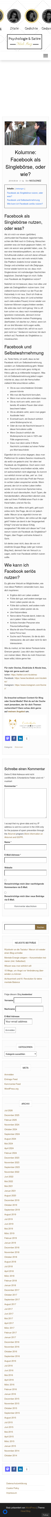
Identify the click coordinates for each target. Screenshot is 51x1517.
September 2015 (12, 1412)
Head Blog (25, 1510)
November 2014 (11, 1450)
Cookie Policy (12, 1488)
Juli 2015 (8, 1422)
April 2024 (9, 1148)
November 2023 (11, 1162)
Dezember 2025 (11, 1115)
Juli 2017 (8, 1308)
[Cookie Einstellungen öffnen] (5, 1513)
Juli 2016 (8, 1365)
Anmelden (9, 1074)
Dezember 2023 (11, 1157)
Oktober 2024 (10, 1129)
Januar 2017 (10, 1337)
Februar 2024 (10, 1152)
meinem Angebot (16, 711)
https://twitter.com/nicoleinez (24, 674)
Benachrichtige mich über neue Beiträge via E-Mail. (24, 898)
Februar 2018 (10, 1280)
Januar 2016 (10, 1393)
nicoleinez (35, 180)
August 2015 (10, 1417)
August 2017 (10, 1304)
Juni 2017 (8, 1313)
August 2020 (10, 1195)
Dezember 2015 (11, 1398)
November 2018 (11, 1252)
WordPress (31, 1507)
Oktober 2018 (10, 1256)
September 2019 (12, 1209)
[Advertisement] (25, 87)
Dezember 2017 (11, 1289)
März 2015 (9, 1441)
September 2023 (12, 1167)
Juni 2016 (8, 1370)
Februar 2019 (10, 1237)
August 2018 (10, 1261)
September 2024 (12, 1133)
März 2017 (9, 1327)
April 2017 (9, 1323)
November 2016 (11, 1346)
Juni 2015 (8, 1426)
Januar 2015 (10, 1445)
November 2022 (11, 1171)
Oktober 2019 (10, 1204)
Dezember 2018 (11, 1247)
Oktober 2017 (10, 1294)
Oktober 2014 (10, 1455)
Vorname (8, 1000)
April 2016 (9, 1379)
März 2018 (9, 1275)
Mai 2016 (8, 1374)
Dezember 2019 (11, 1200)
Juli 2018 (8, 1266)
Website (8, 867)
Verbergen (20, 188)
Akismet (11, 833)
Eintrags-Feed (10, 1079)
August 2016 (10, 1360)
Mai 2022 (8, 1181)
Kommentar (10, 786)
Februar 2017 (10, 1332)
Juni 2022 (8, 1176)
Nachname (9, 1008)
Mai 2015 (8, 1431)
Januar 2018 (10, 1285)
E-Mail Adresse (11, 1016)
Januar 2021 (10, 1190)
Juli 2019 (8, 1219)
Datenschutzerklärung (16, 1483)
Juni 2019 (8, 1223)
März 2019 (9, 1233)
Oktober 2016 (10, 1351)
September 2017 (12, 1299)
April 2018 (9, 1271)
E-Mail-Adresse (12, 854)
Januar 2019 (10, 1242)
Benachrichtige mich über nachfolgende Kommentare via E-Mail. (24, 885)
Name (7, 842)
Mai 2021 (8, 1185)
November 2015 (11, 1403)
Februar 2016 (10, 1389)
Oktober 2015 (10, 1408)
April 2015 (9, 1436)
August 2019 (10, 1214)
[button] (7, 738)
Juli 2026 (8, 1110)
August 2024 (10, 1138)
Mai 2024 (8, 1143)
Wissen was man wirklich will (17, 965)
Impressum (11, 1492)
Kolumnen (19, 747)
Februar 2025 (10, 1119)
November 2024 (11, 1124)
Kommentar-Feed (12, 1083)
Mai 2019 (8, 1228)
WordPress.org (11, 1088)
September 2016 (12, 1356)
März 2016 (9, 1384)
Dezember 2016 (11, 1341)
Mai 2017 (8, 1318)
